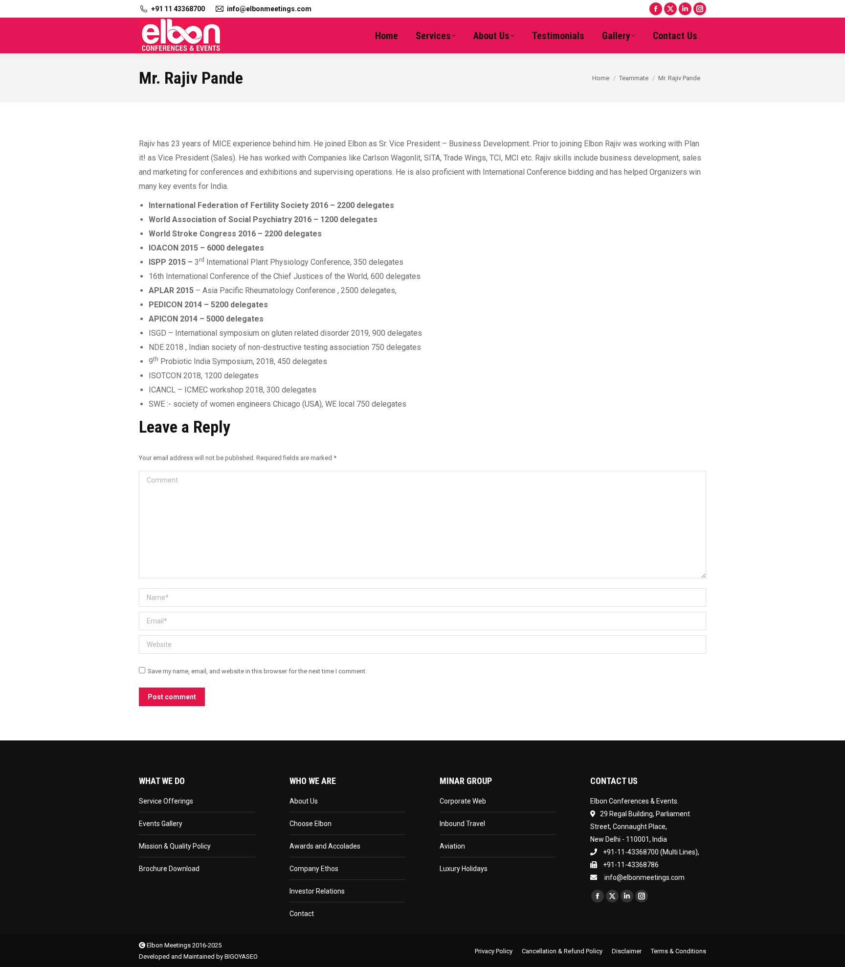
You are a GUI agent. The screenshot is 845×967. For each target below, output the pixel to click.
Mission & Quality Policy (175, 846)
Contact (301, 914)
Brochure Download (169, 869)
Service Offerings (166, 801)
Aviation (452, 846)
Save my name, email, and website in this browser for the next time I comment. (257, 671)
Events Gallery (160, 824)
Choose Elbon (310, 824)
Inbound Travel (462, 824)
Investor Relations (317, 891)
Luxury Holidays (464, 869)
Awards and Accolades (324, 846)
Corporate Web (463, 801)
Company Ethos (313, 869)
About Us (303, 801)
